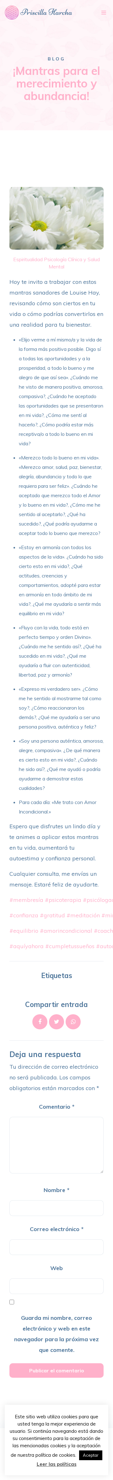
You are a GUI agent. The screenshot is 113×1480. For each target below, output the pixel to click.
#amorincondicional (66, 930)
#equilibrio (23, 930)
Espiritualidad (28, 259)
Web (56, 1268)
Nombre (56, 1190)
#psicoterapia (63, 899)
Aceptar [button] (91, 1455)
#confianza (23, 915)
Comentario (56, 1106)
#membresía (26, 899)
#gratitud (52, 915)
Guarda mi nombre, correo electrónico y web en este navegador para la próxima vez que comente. (56, 1333)
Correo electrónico (56, 1229)
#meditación (83, 915)
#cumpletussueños (69, 946)
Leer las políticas (57, 1464)
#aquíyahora (26, 946)
